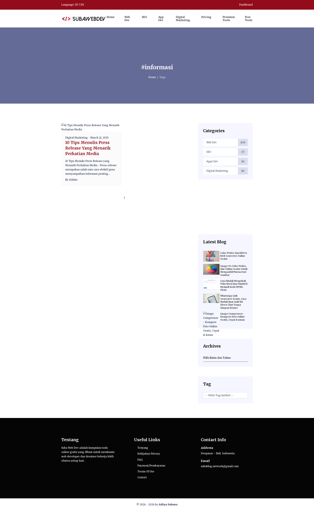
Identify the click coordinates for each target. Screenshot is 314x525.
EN (82, 4)
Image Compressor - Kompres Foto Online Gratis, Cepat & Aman (232, 316)
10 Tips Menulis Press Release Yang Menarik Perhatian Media (88, 148)
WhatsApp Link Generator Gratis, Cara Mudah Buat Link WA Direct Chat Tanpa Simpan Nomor (233, 301)
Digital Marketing (225, 170)
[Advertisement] (225, 209)
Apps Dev (225, 161)
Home (152, 77)
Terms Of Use (145, 471)
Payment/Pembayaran (151, 465)
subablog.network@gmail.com (220, 466)
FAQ (139, 459)
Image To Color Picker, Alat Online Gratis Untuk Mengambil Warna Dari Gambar (233, 270)
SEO (225, 151)
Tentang (142, 447)
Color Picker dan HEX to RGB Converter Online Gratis (233, 256)
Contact (142, 477)
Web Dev (225, 142)
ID (76, 4)
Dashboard (245, 4)
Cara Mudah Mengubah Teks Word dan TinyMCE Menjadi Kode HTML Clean (234, 285)
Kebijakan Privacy (148, 453)
